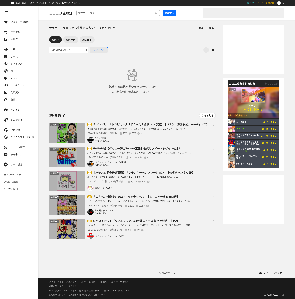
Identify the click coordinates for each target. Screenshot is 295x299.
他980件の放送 (102, 141)
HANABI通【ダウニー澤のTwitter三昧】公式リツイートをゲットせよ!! (137, 148)
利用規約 (104, 282)
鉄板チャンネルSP (103, 188)
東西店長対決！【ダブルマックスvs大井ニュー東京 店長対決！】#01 (135, 220)
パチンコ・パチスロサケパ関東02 (110, 162)
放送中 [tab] (55, 39)
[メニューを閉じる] (6, 12)
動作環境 (93, 282)
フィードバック (272, 273)
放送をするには (73, 286)
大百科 (51, 3)
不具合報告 (71, 282)
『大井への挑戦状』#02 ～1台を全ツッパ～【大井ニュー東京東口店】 (136, 196)
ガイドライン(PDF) (120, 282)
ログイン (251, 3)
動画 (18, 3)
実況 (58, 3)
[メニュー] (214, 125)
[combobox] (118, 13)
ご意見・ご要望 (56, 282)
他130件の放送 (102, 165)
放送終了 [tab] (87, 39)
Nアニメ (66, 3)
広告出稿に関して (57, 294)
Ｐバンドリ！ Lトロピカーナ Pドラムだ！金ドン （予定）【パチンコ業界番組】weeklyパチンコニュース (157, 124)
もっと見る (207, 115)
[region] (19, 152)
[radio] (206, 50)
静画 (24, 3)
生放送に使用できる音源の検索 (85, 291)
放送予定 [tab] (70, 39)
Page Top (167, 273)
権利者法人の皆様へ (58, 290)
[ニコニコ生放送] (60, 13)
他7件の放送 (100, 213)
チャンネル (41, 3)
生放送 (31, 3)
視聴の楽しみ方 (56, 286)
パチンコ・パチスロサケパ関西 (109, 236)
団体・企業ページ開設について (116, 291)
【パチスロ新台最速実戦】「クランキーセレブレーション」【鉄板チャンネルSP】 (144, 172)
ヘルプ (83, 282)
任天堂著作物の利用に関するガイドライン (87, 295)
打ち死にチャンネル (104, 210)
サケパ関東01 (101, 138)
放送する (169, 12)
